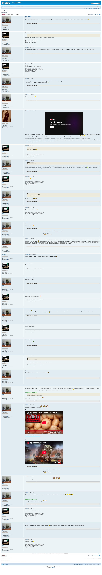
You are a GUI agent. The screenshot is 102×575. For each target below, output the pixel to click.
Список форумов (5, 6)
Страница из (96, 14)
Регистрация (95, 8)
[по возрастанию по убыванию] (63, 553)
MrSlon (27, 32)
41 (7, 259)
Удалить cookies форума (82, 564)
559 (7, 127)
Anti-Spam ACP (53, 567)
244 (7, 44)
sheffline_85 (28, 254)
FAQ (86, 8)
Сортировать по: (48, 553)
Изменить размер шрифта (99, 6)
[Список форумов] (6, 3)
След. (99, 553)
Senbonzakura (28, 110)
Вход (99, 8)
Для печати (97, 6)
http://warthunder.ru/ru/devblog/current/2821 (32, 435)
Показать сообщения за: (35, 553)
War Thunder (4, 11)
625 (7, 29)
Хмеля (6, 12)
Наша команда (76, 564)
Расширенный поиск (97, 4)
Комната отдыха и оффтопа (13, 6)
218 (7, 43)
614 (7, 59)
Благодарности (90, 8)
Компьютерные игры (22, 6)
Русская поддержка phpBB (51, 566)
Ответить (2, 555)
